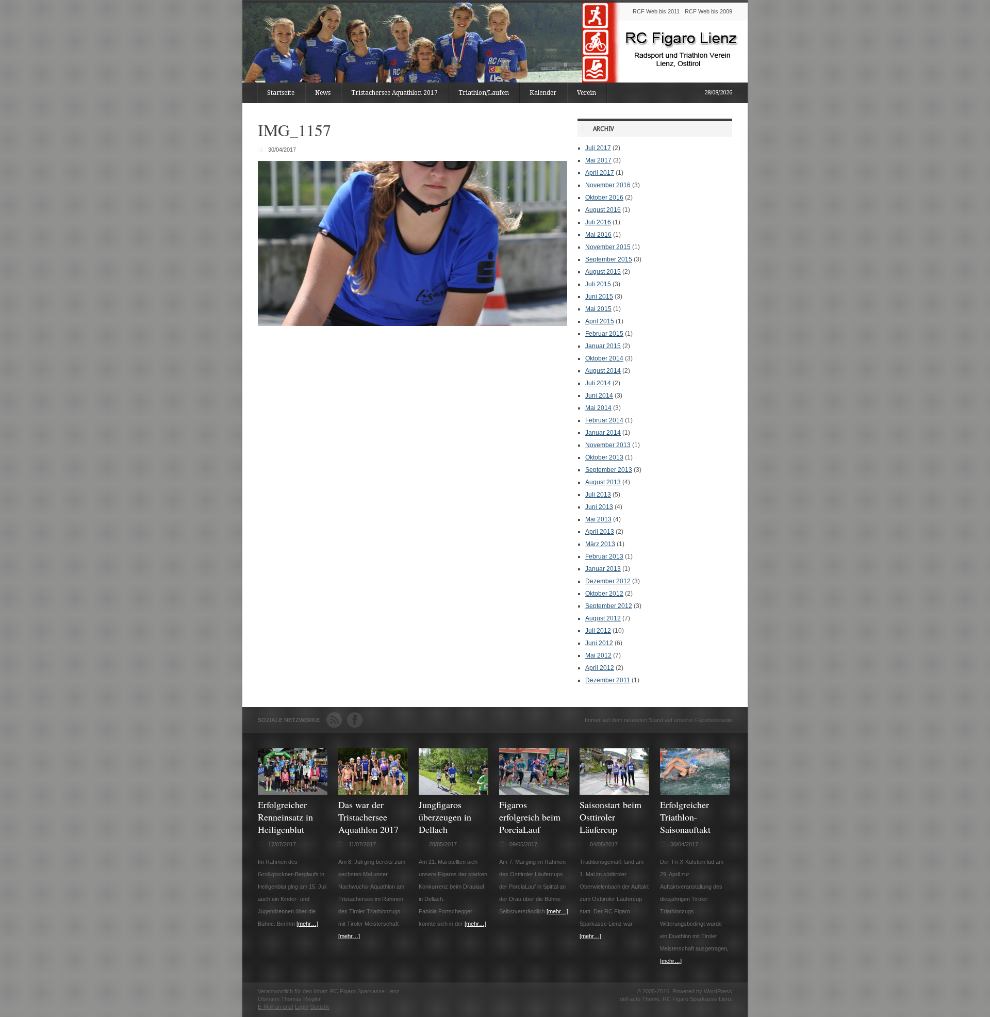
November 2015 (608, 247)
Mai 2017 (598, 160)
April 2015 (599, 321)
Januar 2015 (603, 346)
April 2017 (599, 172)
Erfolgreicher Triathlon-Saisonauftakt (685, 816)
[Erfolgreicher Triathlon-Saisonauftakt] (695, 793)
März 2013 (600, 544)
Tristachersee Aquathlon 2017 (394, 92)
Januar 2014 (603, 432)
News (323, 92)
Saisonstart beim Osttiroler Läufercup (610, 816)
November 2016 (608, 185)
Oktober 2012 (604, 593)
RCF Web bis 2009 (708, 11)
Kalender (543, 92)
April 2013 (599, 531)
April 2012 (599, 667)
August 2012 (603, 618)
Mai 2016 (598, 234)
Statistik (319, 1007)
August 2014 (603, 370)
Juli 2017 (598, 148)
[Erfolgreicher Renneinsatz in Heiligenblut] (292, 793)
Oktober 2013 (604, 457)
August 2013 (603, 482)
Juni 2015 (599, 296)
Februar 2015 (604, 333)
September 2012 (608, 606)
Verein (586, 92)
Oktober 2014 (604, 358)
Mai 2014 (598, 408)
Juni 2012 (599, 643)
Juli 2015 (598, 284)
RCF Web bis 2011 (656, 11)
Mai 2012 (598, 655)
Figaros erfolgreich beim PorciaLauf (529, 816)
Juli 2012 (598, 630)
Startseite (280, 92)
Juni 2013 (599, 507)
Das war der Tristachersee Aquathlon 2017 (368, 816)
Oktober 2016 (604, 197)
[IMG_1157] (412, 323)
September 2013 (608, 469)
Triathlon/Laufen (483, 92)
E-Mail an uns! (275, 1007)
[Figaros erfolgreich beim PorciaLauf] (534, 793)
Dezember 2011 (607, 680)
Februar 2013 (604, 556)
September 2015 (608, 259)
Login (301, 1007)
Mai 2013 (598, 519)
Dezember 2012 (608, 581)
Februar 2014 (604, 420)
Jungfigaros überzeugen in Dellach (445, 816)
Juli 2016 (598, 222)
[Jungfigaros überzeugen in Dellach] (453, 793)
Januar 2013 (603, 568)
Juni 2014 (599, 395)
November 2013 (608, 445)
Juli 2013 (598, 494)
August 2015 (603, 271)
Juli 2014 (598, 383)
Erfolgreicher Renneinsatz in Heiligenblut (285, 816)
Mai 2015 (598, 309)
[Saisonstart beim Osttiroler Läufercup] (614, 793)
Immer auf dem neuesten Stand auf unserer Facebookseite (658, 720)
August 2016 (603, 210)
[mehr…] (307, 924)
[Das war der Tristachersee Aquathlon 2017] (373, 793)
